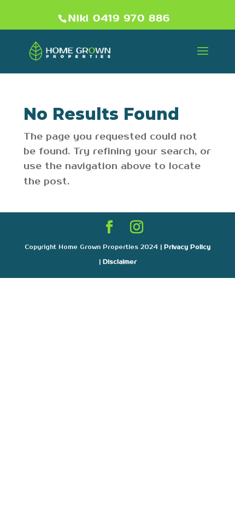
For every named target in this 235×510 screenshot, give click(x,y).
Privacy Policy (187, 247)
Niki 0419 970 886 (119, 18)
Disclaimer (120, 262)
